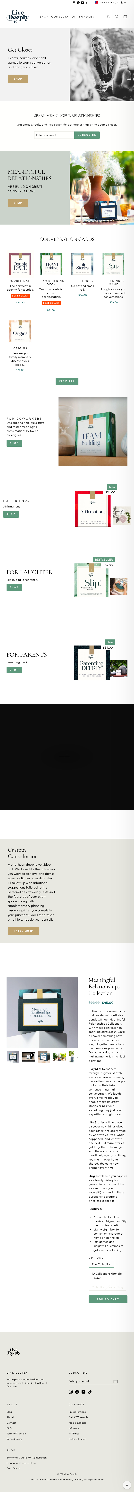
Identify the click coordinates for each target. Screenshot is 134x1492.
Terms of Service (16, 1433)
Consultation (64, 16)
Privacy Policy (98, 1479)
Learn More (23, 931)
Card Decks (13, 1468)
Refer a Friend (77, 1438)
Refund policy (15, 1438)
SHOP (14, 587)
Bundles (86, 16)
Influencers (75, 1428)
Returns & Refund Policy (61, 1479)
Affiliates (74, 1433)
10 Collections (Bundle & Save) (107, 1276)
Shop (44, 16)
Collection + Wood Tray (107, 1287)
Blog (9, 1411)
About (10, 1417)
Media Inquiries (77, 1422)
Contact (11, 1422)
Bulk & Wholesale (78, 1417)
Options (96, 1257)
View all (67, 381)
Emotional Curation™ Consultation (27, 1457)
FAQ (9, 1428)
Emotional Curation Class (21, 1463)
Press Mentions (77, 1411)
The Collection (101, 1264)
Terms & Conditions (38, 1479)
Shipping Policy (82, 1479)
